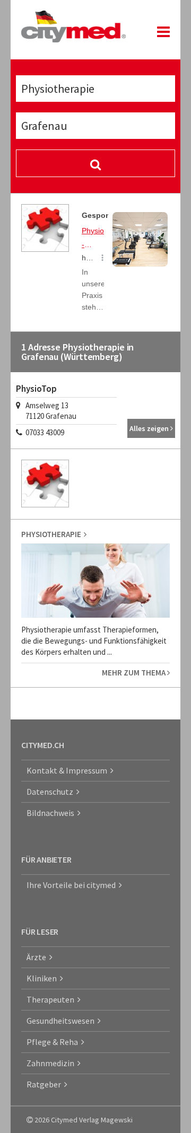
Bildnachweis (52, 812)
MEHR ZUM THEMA (134, 673)
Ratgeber (45, 1084)
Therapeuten (52, 999)
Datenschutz (51, 791)
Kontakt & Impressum (68, 770)
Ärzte (38, 957)
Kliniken (43, 978)
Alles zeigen (149, 428)
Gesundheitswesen (62, 1020)
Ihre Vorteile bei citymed (73, 885)
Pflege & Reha (54, 1042)
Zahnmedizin (52, 1063)
